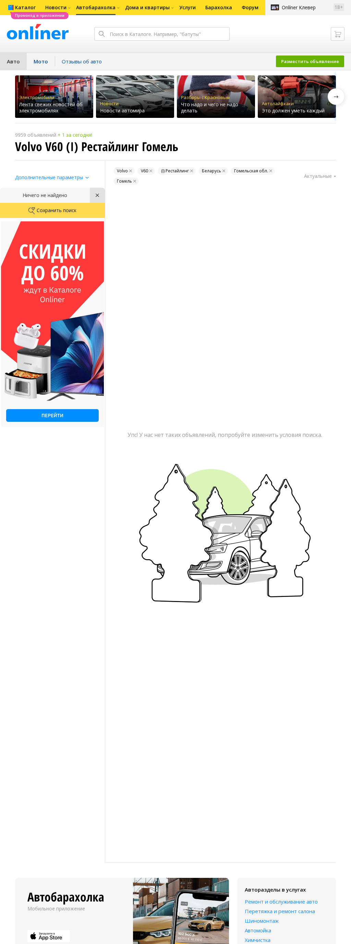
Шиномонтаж (262, 920)
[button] (336, 96)
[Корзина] (337, 34)
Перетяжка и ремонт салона (280, 911)
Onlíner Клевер (299, 7)
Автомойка (258, 930)
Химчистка (257, 939)
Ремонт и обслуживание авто (281, 901)
